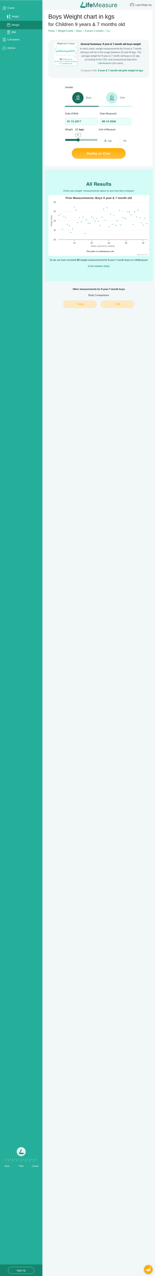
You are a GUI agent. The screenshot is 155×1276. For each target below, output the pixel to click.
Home (51, 31)
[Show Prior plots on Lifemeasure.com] (99, 251)
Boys (79, 31)
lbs (125, 140)
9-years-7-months (94, 31)
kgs (110, 140)
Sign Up (21, 1270)
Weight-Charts (65, 31)
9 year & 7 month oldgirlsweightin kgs (120, 70)
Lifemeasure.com (107, 63)
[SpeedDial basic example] (148, 1269)
